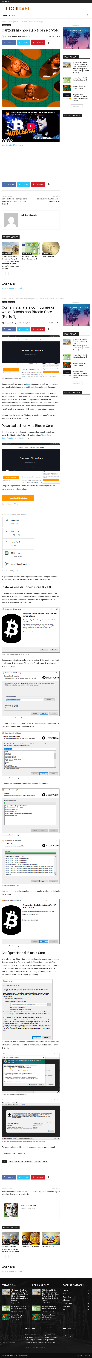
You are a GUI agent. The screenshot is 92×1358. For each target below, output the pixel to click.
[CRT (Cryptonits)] (51, 248)
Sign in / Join (5, 2)
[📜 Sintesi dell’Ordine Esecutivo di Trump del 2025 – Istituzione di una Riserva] (10, 248)
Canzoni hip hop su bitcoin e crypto (79, 87)
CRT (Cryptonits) (48, 256)
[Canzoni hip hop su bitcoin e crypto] (67, 88)
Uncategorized (13, 22)
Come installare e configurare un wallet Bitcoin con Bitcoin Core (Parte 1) (14, 201)
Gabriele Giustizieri (14, 36)
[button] (87, 15)
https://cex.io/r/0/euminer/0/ (12, 145)
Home (5, 15)
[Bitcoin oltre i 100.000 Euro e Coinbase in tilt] (31, 248)
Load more (76, 106)
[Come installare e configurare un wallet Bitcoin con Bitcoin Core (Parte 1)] (67, 96)
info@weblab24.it (39, 1347)
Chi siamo (13, 15)
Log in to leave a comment (12, 288)
